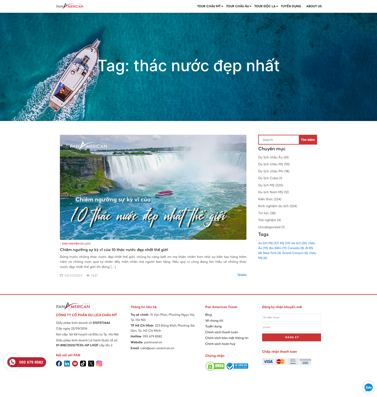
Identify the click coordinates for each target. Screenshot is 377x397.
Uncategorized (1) (271, 227)
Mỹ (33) (285, 243)
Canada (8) (296, 248)
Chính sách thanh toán (221, 332)
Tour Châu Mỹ (209, 6)
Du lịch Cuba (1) (270, 178)
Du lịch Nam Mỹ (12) (273, 192)
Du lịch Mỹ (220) (270, 185)
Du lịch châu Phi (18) (273, 171)
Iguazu (242, 274)
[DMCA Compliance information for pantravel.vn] (215, 370)
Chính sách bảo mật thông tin (226, 338)
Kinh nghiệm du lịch (76, 244)
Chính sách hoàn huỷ (220, 343)
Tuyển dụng (291, 6)
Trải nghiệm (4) (269, 220)
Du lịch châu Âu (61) (273, 157)
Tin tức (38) (267, 213)
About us (314, 6)
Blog (208, 314)
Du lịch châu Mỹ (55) (274, 164)
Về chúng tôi (214, 320)
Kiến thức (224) (269, 199)
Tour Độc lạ (264, 6)
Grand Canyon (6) (295, 253)
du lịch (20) (299, 243)
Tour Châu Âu (237, 6)
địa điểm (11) (278, 248)
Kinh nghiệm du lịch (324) (277, 206)
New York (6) (272, 253)
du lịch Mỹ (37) (268, 243)
